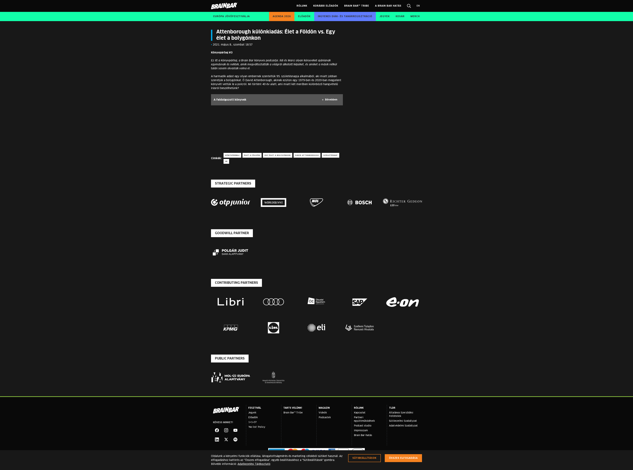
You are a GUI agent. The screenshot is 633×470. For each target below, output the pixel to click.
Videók (323, 413)
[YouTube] (235, 430)
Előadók (253, 417)
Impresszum (361, 430)
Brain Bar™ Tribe (293, 413)
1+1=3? (252, 422)
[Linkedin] (217, 439)
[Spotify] (235, 439)
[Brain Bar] (225, 6)
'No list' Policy (256, 427)
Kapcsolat (359, 413)
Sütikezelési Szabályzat (403, 421)
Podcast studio (362, 426)
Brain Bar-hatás (363, 435)
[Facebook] (217, 430)
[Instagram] (226, 430)
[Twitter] (226, 439)
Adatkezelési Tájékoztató (254, 464)
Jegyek (252, 413)
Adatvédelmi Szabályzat (403, 426)
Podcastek (325, 417)
